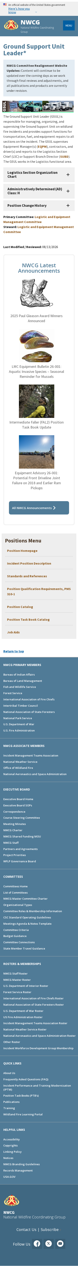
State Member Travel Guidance (24, 948)
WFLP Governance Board (19, 861)
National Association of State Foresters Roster (33, 1004)
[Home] (11, 25)
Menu (69, 25)
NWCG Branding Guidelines (21, 1164)
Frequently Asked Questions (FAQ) (25, 1079)
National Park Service (17, 718)
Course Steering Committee (21, 818)
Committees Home (15, 886)
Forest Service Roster (17, 992)
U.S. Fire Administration (19, 730)
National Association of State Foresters (29, 712)
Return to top (13, 651)
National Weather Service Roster (25, 1029)
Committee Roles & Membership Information (32, 911)
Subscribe (50, 1229)
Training (9, 1108)
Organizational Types (17, 905)
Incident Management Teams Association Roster (35, 1023)
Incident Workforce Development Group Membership (38, 1048)
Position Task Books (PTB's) (21, 1095)
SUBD (64, 156)
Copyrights (10, 1145)
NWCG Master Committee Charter (25, 898)
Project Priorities (14, 855)
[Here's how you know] (39, 9)
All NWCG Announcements (32, 508)
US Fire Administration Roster (23, 1017)
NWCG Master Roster (17, 980)
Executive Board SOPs (17, 805)
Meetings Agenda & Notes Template (27, 924)
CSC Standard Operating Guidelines (27, 917)
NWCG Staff (11, 843)
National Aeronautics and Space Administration (35, 774)
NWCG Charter (12, 830)
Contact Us (26, 1229)
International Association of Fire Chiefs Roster (33, 998)
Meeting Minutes (14, 824)
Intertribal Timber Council (20, 705)
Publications (11, 1102)
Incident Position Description (29, 563)
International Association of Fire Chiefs (28, 699)
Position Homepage (22, 551)
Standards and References (27, 576)
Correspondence (14, 811)
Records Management (18, 1170)
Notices (8, 1158)
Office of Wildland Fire (18, 768)
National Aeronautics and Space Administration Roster (39, 1036)
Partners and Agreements (20, 849)
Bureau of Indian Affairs (19, 674)
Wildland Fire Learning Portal (23, 1114)
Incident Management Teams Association (30, 755)
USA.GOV (9, 1177)
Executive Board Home (18, 799)
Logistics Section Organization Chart (32, 174)
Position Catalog (20, 607)
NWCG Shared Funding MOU (22, 836)
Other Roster (11, 1042)
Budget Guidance (15, 936)
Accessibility (11, 1139)
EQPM (42, 146)
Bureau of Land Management (22, 681)
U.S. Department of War (18, 724)
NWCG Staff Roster (15, 973)
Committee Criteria (16, 930)
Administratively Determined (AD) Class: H (34, 191)
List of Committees (15, 892)
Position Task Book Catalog (28, 619)
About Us (9, 1073)
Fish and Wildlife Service (19, 687)
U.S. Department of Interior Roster (25, 986)
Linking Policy (12, 1152)
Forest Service (12, 693)
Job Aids (13, 632)
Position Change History (27, 205)
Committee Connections (19, 942)
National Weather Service (20, 762)
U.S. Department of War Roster (23, 1011)
